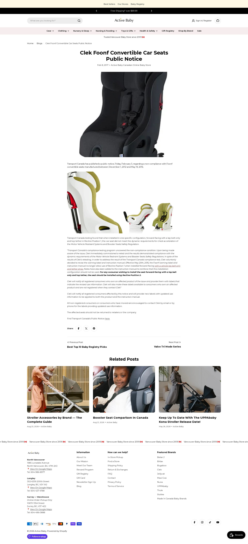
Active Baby (40, 531)
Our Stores (123, 4)
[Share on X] (86, 328)
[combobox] (55, 21)
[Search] (79, 20)
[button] (96, 10)
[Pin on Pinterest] (94, 328)
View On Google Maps (41, 469)
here (107, 318)
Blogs (39, 43)
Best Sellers (109, 4)
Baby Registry (137, 4)
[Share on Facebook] (78, 328)
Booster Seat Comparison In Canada (120, 417)
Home (30, 43)
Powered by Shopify (57, 531)
